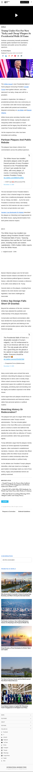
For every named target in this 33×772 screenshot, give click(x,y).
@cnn (3, 229)
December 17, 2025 (9, 184)
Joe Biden (20, 110)
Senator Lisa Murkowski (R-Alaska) (12, 212)
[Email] (18, 55)
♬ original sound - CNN (8, 251)
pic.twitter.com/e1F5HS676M (14, 359)
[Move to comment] (21, 55)
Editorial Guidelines (24, 511)
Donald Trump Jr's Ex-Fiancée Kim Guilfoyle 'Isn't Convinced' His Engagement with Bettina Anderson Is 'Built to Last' (15, 485)
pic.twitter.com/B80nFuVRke (14, 178)
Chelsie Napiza (7, 50)
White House (8, 84)
